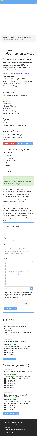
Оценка (6, 238)
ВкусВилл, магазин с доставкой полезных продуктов (15, 396)
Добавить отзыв (10, 308)
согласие (15, 295)
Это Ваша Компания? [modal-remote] (25, 143)
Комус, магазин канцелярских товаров (18, 371)
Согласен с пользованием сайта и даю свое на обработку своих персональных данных (19, 295)
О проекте (19, 422)
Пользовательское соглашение (15, 429)
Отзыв (6, 245)
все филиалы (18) (9, 359)
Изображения (8, 259)
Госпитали (9, 158)
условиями (16, 292)
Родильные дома (11, 160)
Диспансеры (10, 163)
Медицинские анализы (23, 37)
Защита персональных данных (18, 426)
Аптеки (8, 165)
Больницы (9, 155)
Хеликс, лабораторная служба (15, 326)
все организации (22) (11, 414)
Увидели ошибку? (9, 143)
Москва (12, 37)
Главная (5, 37)
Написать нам (9, 432)
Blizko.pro (4, 1)
